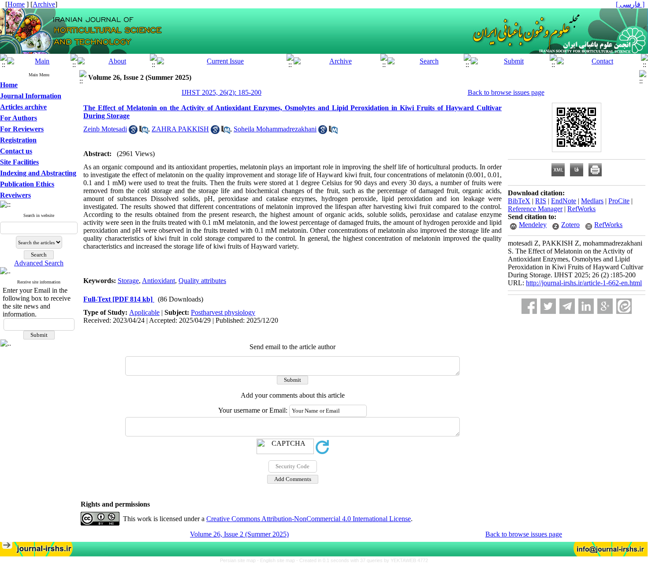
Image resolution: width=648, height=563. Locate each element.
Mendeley (533, 224)
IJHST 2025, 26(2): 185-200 (221, 92)
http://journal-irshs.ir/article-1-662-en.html (584, 283)
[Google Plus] (605, 306)
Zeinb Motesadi (105, 129)
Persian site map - (240, 560)
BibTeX (519, 201)
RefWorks (581, 209)
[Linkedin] (586, 306)
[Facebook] (529, 306)
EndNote (563, 201)
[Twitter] (548, 306)
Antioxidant (158, 280)
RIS (540, 201)
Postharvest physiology (223, 312)
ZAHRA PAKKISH (180, 129)
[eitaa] (624, 306)
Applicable (144, 312)
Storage (128, 280)
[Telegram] (567, 306)
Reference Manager (535, 209)
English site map (278, 560)
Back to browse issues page (506, 92)
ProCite (618, 201)
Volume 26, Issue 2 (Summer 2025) (239, 534)
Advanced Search (38, 263)
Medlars (592, 201)
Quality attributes (202, 280)
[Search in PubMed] (143, 131)
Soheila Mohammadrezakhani (275, 129)
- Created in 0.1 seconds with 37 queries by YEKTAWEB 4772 (362, 560)
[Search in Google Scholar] (133, 131)
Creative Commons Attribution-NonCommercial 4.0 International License (308, 518)
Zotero (570, 224)
